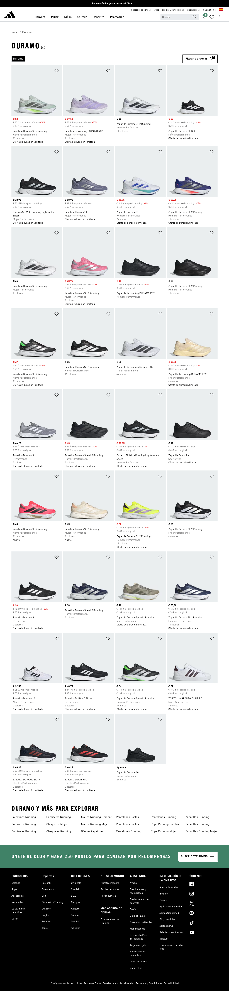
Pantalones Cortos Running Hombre (127, 817)
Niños (68, 17)
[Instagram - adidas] (203, 894)
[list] (96, 59)
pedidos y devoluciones (173, 10)
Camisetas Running (23, 824)
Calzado (82, 17)
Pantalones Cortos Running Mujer (127, 825)
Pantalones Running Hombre (128, 832)
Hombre (40, 17)
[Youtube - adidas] (203, 933)
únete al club (209, 10)
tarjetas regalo (193, 10)
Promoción (117, 17)
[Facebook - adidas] (203, 884)
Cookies (107, 983)
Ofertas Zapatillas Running (92, 832)
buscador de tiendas (141, 10)
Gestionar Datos (92, 983)
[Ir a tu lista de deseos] (212, 17)
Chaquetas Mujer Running (57, 825)
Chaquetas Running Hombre (58, 832)
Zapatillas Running (197, 817)
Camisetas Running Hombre (23, 832)
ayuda (156, 10)
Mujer (55, 17)
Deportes (98, 17)
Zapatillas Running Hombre (197, 825)
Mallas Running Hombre (96, 817)
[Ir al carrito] (220, 17)
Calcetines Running (23, 817)
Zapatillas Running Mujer (201, 831)
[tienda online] (10, 15)
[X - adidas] (203, 904)
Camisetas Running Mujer (58, 817)
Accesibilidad (171, 983)
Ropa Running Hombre (165, 824)
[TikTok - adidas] (203, 923)
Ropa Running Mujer (164, 831)
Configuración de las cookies (66, 983)
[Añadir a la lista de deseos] (56, 71)
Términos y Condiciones (149, 983)
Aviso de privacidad (123, 983)
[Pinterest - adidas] (203, 913)
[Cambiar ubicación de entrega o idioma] (221, 10)
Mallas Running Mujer (95, 824)
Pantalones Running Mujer (163, 817)
